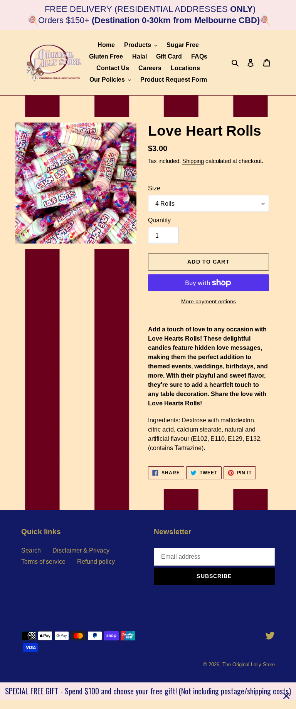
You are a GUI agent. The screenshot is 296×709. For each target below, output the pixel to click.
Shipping (193, 161)
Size (154, 188)
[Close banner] (286, 696)
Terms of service (43, 561)
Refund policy (96, 561)
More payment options (208, 301)
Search (31, 550)
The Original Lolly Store (248, 664)
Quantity (159, 220)
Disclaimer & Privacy (80, 550)
